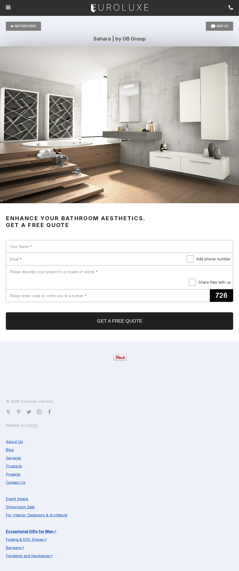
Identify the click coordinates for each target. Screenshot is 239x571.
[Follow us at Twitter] (30, 412)
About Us (14, 441)
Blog (10, 449)
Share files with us (214, 282)
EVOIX (32, 425)
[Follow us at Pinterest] (19, 412)
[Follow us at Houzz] (9, 412)
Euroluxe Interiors (119, 8)
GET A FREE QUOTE (119, 320)
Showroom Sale (20, 507)
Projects (13, 474)
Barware (13, 547)
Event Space (17, 498)
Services (13, 458)
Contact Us (16, 482)
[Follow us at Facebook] (50, 412)
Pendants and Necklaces (28, 556)
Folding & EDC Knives (25, 539)
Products (14, 466)
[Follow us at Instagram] (40, 412)
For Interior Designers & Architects (36, 515)
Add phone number (213, 259)
